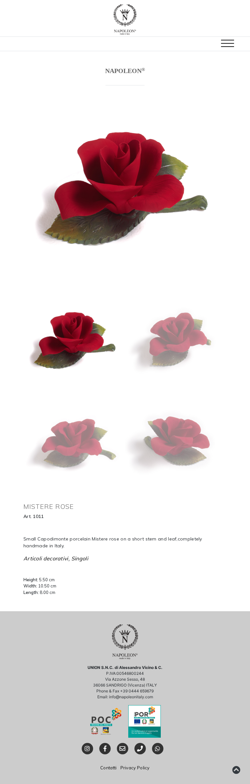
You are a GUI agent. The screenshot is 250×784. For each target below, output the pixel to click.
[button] (227, 43)
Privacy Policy (135, 767)
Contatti (108, 767)
